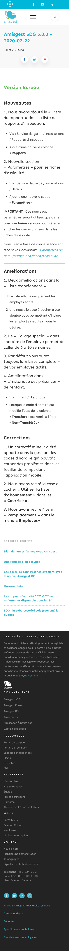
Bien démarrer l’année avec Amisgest (30, 551)
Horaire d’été (13, 586)
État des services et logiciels (21, 937)
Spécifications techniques (19, 929)
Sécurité (9, 921)
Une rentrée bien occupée (22, 561)
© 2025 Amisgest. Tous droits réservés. (27, 905)
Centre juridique (13, 913)
